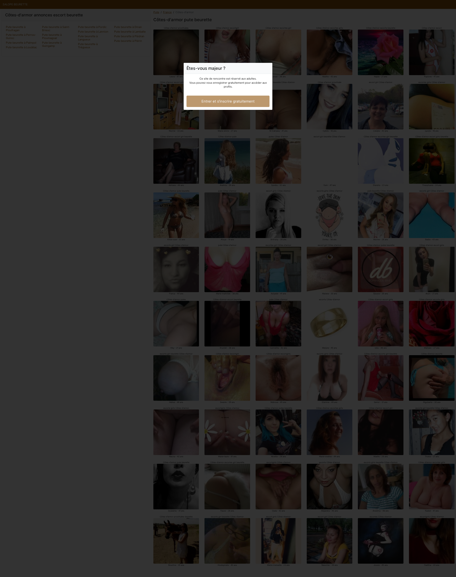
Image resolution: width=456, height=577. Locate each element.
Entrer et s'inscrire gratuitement (228, 101)
